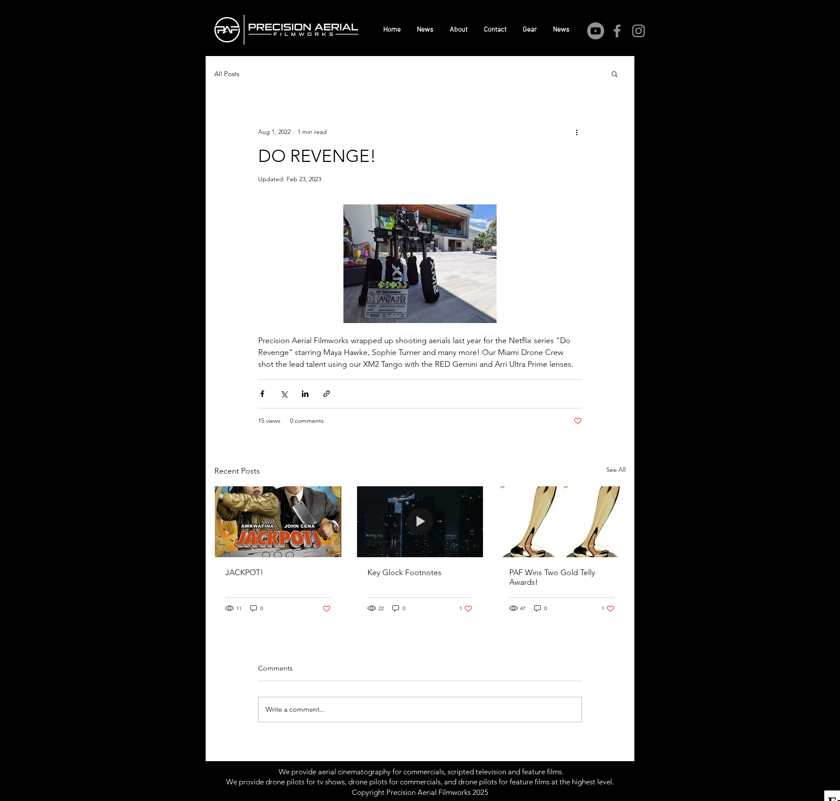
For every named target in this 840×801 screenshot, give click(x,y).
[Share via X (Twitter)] (284, 394)
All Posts (226, 74)
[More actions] (576, 131)
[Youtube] (595, 30)
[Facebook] (617, 30)
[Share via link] (326, 394)
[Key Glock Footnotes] (420, 521)
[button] (614, 73)
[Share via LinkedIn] (305, 394)
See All (616, 470)
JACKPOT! (244, 572)
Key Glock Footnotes (404, 572)
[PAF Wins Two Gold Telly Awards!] (562, 521)
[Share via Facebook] (262, 394)
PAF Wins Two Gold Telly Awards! (552, 577)
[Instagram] (638, 30)
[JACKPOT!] (278, 521)
